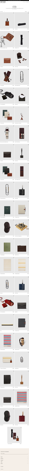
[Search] (23, 1)
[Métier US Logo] (3, 1)
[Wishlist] (13, 13)
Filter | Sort (1, 11)
